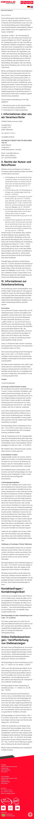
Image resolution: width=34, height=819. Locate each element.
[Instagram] (10, 808)
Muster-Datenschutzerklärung (11, 748)
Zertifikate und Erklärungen (8, 815)
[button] (31, 2)
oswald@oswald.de (10, 793)
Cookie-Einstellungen (8, 383)
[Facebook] (3, 808)
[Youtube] (17, 808)
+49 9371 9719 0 (7, 790)
